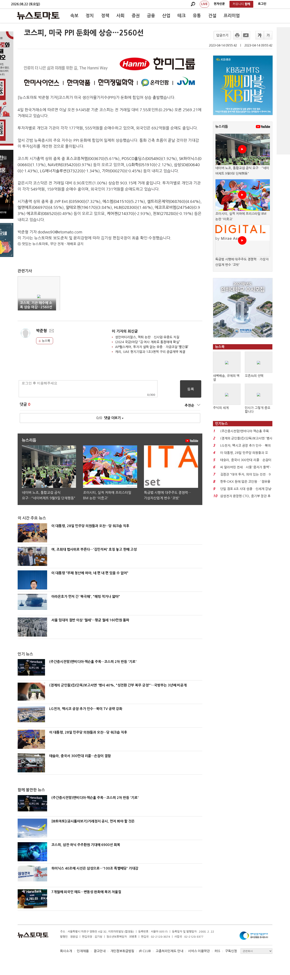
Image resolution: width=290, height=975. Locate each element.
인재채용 (83, 951)
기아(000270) (114, 171)
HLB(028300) (126, 207)
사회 (120, 16)
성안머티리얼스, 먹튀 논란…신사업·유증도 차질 (147, 337)
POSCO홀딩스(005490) (142, 159)
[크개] (259, 35)
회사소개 (66, 951)
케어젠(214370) (120, 214)
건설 (212, 16)
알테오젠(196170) (81, 207)
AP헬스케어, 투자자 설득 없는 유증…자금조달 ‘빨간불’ (152, 346)
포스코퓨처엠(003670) (85, 159)
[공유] (246, 35)
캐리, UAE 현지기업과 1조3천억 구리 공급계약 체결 (150, 351)
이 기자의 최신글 (125, 331)
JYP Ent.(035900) (70, 201)
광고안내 (100, 951)
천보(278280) (165, 214)
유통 (197, 16)
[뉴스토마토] (38, 15)
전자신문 (219, 3)
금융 (151, 16)
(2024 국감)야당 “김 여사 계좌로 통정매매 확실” (147, 342)
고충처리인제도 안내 (169, 951)
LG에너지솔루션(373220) (61, 171)
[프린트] (237, 35)
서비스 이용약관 (199, 951)
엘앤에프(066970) (33, 207)
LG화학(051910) (140, 165)
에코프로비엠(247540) (174, 207)
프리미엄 (232, 16)
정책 (105, 16)
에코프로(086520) (42, 214)
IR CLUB (145, 951)
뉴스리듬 (221, 126)
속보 (74, 16)
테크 (181, 16)
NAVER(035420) (62, 165)
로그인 (262, 3)
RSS (217, 951)
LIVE (204, 4)
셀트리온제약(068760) (166, 201)
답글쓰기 (222, 35)
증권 (136, 16)
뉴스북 (45, 340)
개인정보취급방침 (122, 951)
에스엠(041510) (116, 201)
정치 (90, 16)
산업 (166, 16)
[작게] (268, 35)
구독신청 (231, 951)
